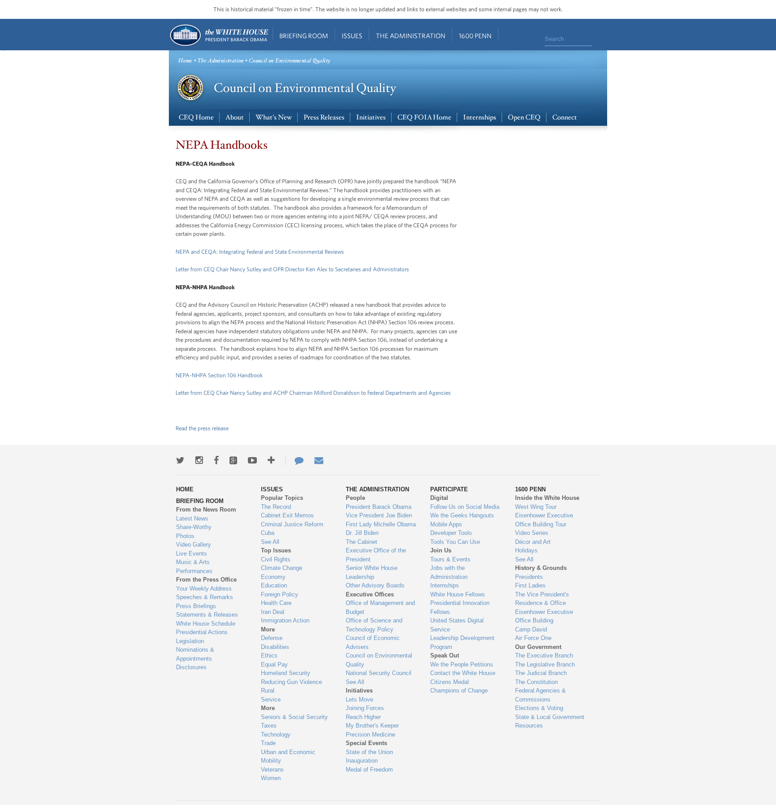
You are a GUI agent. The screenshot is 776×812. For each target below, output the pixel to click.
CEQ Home (196, 117)
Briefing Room (303, 36)
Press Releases (324, 117)
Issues (352, 36)
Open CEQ (524, 117)
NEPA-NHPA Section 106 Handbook (219, 375)
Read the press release (202, 428)
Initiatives (371, 117)
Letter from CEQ (195, 392)
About (234, 117)
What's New (274, 117)
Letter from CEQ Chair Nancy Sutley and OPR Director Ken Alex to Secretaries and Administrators (292, 269)
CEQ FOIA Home (424, 117)
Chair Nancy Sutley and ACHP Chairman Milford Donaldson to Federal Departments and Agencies (333, 392)
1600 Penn (475, 36)
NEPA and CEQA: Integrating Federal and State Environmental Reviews (260, 251)
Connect (564, 117)
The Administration (410, 36)
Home (218, 35)
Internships (479, 117)
